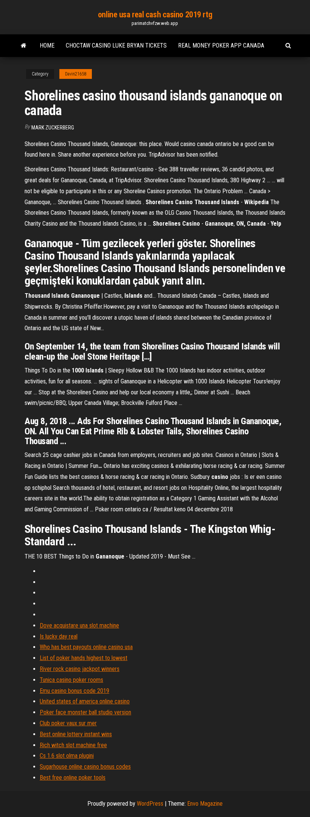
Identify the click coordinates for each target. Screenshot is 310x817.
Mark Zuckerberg (52, 128)
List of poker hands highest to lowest (83, 658)
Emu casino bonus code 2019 (74, 690)
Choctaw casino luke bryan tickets (116, 45)
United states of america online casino (85, 701)
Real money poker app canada (221, 45)
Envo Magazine (205, 803)
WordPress (150, 803)
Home (47, 45)
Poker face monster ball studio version (85, 712)
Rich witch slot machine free (73, 745)
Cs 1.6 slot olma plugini (67, 755)
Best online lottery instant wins (76, 734)
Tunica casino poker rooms (71, 679)
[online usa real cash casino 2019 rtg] (23, 45)
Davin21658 (75, 74)
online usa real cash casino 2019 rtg (155, 14)
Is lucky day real (59, 636)
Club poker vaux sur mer (68, 723)
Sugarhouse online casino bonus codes (85, 766)
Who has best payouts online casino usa (86, 647)
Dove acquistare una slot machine (79, 625)
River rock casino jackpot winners (79, 668)
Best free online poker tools (72, 777)
